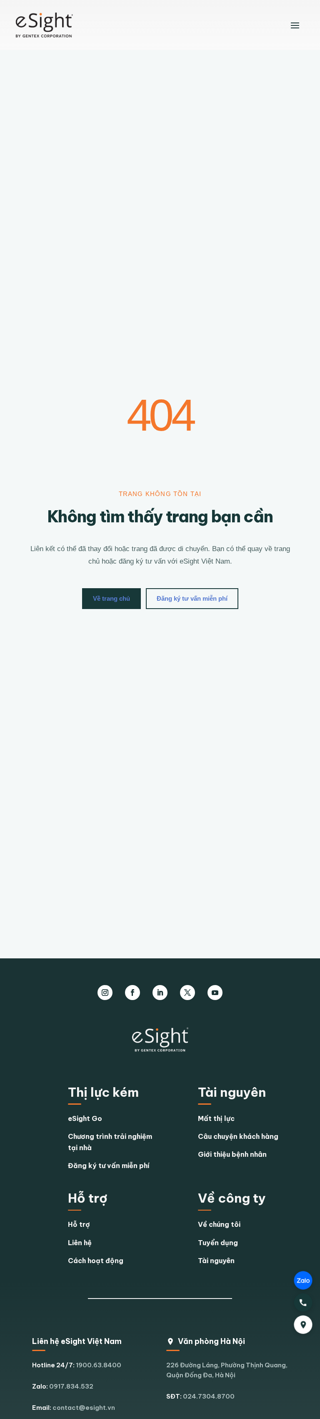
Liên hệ (80, 1242)
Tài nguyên (216, 1260)
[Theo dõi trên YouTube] (215, 992)
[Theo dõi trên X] (187, 992)
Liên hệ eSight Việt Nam (77, 1341)
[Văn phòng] (303, 1325)
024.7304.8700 (209, 1396)
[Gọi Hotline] (303, 1302)
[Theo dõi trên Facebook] (132, 992)
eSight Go (85, 1118)
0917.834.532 (71, 1386)
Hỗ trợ (79, 1224)
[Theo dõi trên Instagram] (105, 992)
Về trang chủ (111, 598)
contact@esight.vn (83, 1407)
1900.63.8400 (98, 1365)
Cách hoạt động (95, 1260)
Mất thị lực (216, 1118)
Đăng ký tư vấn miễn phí (192, 598)
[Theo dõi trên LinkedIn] (160, 992)
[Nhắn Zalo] (303, 1280)
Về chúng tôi (219, 1224)
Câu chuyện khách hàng (238, 1136)
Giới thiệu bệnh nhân (232, 1154)
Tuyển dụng (218, 1242)
